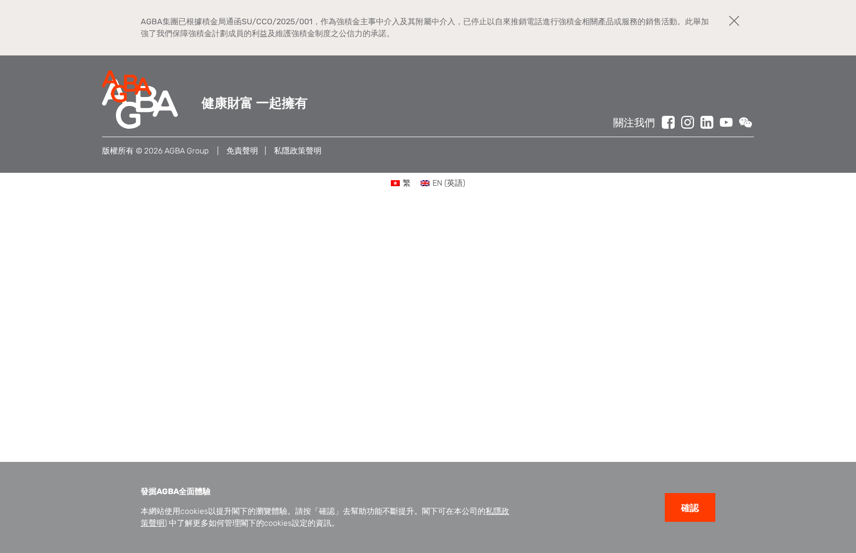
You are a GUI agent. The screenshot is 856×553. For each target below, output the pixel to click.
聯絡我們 (697, 80)
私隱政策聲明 (297, 150)
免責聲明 (242, 150)
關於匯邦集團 (648, 80)
